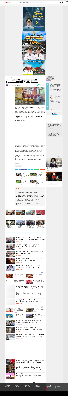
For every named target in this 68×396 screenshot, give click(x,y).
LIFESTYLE (27, 385)
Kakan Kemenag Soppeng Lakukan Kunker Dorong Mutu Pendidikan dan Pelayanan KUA (55, 86)
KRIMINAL (16, 385)
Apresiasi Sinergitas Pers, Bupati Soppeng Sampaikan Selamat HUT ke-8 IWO (28, 245)
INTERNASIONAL (7, 385)
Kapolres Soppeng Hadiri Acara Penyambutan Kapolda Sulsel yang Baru (54, 125)
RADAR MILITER (27, 386)
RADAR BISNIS (7, 386)
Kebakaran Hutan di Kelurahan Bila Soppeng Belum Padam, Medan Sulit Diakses (29, 259)
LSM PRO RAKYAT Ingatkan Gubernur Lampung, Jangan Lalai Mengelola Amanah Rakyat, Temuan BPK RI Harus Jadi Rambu (30, 362)
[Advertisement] (10, 103)
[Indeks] (60, 2)
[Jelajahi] (67, 1)
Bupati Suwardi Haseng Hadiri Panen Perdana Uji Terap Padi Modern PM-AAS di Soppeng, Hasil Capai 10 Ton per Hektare (55, 92)
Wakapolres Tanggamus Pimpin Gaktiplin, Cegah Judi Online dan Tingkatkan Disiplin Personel (28, 322)
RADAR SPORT (37, 386)
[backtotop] (34, 383)
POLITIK (36, 385)
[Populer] (62, 2)
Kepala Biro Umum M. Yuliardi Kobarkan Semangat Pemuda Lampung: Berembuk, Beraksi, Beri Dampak (28, 369)
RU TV (16, 388)
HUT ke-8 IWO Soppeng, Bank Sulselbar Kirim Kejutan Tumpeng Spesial (29, 252)
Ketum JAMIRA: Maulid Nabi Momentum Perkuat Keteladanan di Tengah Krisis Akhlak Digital (29, 294)
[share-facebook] (34, 85)
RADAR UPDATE (9, 77)
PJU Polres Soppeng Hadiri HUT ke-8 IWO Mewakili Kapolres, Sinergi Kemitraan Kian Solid (30, 239)
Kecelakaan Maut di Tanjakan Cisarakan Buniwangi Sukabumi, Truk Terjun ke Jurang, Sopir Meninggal (29, 329)
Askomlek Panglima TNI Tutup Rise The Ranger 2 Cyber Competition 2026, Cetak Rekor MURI (30, 335)
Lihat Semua (25, 380)
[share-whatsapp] (39, 85)
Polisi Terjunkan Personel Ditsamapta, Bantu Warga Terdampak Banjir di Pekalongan (54, 130)
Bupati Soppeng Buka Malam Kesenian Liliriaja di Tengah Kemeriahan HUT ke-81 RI (55, 107)
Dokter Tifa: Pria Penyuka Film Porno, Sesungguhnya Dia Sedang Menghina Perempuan (54, 134)
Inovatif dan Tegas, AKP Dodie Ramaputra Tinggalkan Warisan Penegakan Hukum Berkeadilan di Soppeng (28, 267)
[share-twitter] (37, 85)
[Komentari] (42, 169)
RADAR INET (17, 386)
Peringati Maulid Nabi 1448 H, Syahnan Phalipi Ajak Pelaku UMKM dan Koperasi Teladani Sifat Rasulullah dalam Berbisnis (30, 288)
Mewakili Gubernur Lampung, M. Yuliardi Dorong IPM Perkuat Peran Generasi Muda (29, 375)
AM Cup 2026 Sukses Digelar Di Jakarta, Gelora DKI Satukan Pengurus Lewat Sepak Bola (30, 301)
